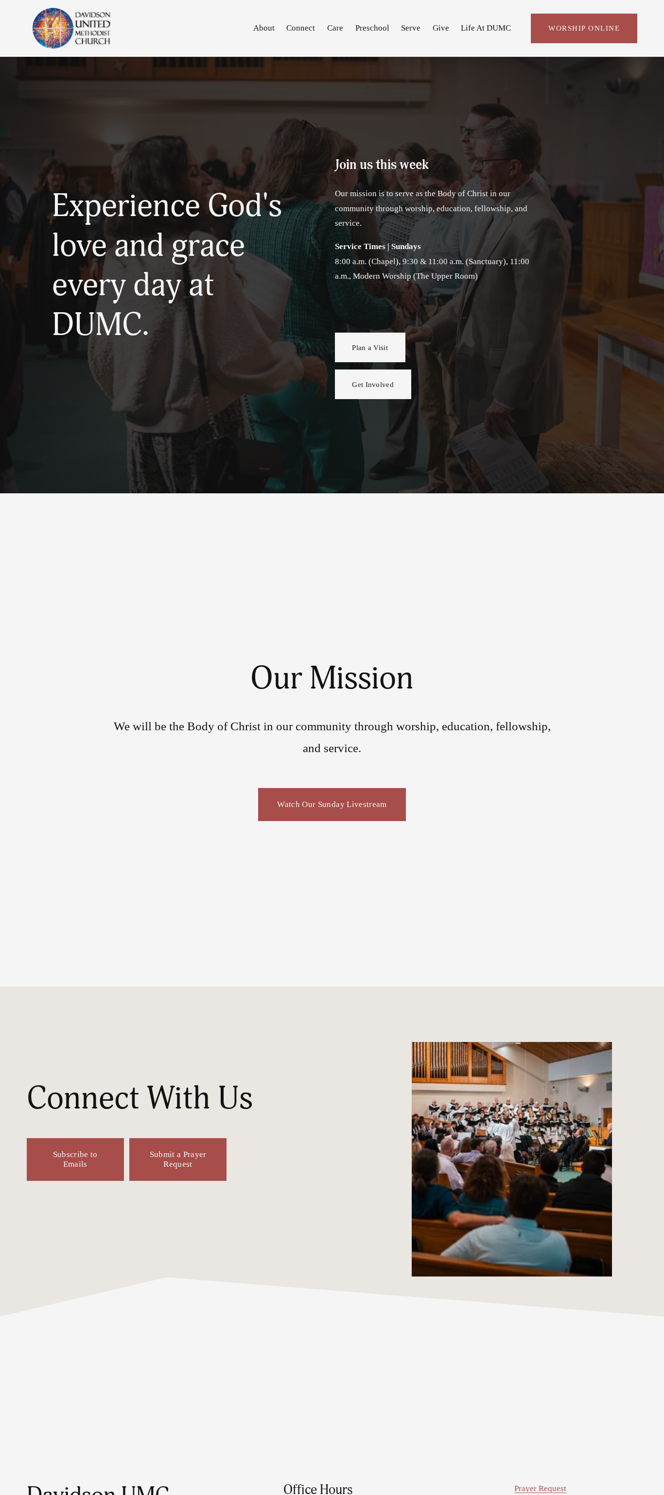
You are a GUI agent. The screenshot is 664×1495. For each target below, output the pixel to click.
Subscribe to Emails (75, 1159)
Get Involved (373, 384)
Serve (410, 28)
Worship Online (584, 28)
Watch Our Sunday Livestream (331, 804)
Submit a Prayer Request (178, 1159)
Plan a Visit (370, 347)
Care (335, 28)
